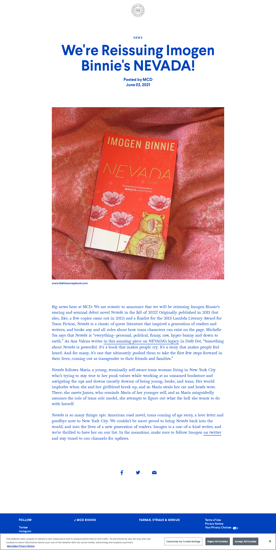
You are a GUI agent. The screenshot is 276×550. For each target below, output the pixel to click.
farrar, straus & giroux (159, 520)
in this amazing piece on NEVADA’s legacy (141, 341)
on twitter (212, 432)
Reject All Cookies (217, 541)
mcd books (86, 520)
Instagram (25, 531)
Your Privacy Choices (218, 527)
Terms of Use (213, 520)
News (138, 38)
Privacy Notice (214, 524)
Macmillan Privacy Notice (21, 546)
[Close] (270, 541)
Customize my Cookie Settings (183, 541)
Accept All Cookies (245, 541)
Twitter (23, 527)
